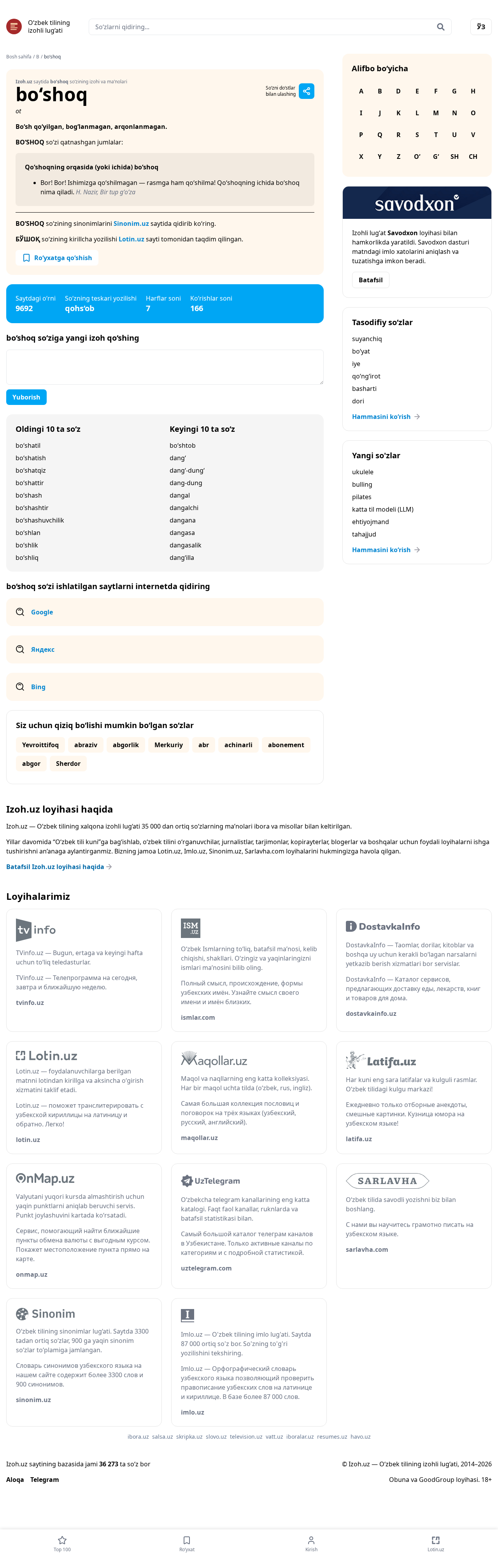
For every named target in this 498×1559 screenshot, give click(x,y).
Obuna (399, 1479)
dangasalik (186, 545)
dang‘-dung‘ (187, 470)
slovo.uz (216, 1436)
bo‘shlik (27, 545)
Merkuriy (168, 745)
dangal (180, 495)
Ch (473, 156)
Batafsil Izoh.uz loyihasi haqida (55, 866)
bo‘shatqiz (31, 470)
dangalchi (184, 507)
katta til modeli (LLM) (383, 509)
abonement (286, 745)
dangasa (182, 532)
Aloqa (15, 1479)
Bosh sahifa (19, 57)
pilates (362, 497)
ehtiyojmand (370, 521)
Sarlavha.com (264, 851)
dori (358, 401)
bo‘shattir (30, 483)
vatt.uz (274, 1436)
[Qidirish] (441, 27)
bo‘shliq (27, 557)
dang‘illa (182, 557)
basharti (364, 388)
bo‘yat (361, 351)
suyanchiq (367, 338)
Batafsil (371, 280)
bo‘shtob (183, 445)
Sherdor (68, 763)
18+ (486, 1479)
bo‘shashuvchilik (40, 520)
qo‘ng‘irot (366, 376)
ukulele (363, 472)
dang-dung (186, 483)
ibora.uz (138, 1436)
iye (356, 363)
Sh (455, 156)
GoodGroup (436, 1479)
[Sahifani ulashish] (306, 91)
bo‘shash (29, 495)
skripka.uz (189, 1436)
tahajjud (364, 534)
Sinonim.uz (131, 223)
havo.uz (361, 1436)
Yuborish (26, 397)
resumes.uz (332, 1436)
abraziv (85, 745)
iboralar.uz (300, 1436)
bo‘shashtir (32, 507)
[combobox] (270, 27)
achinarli (238, 745)
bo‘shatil (28, 445)
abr (203, 745)
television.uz (246, 1436)
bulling (362, 484)
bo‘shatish (31, 458)
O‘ (417, 156)
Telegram (44, 1479)
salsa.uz (162, 1436)
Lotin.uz (131, 239)
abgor (31, 763)
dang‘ (178, 458)
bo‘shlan (28, 532)
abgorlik (126, 745)
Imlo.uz (195, 851)
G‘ (436, 156)
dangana (183, 520)
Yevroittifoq (40, 745)
